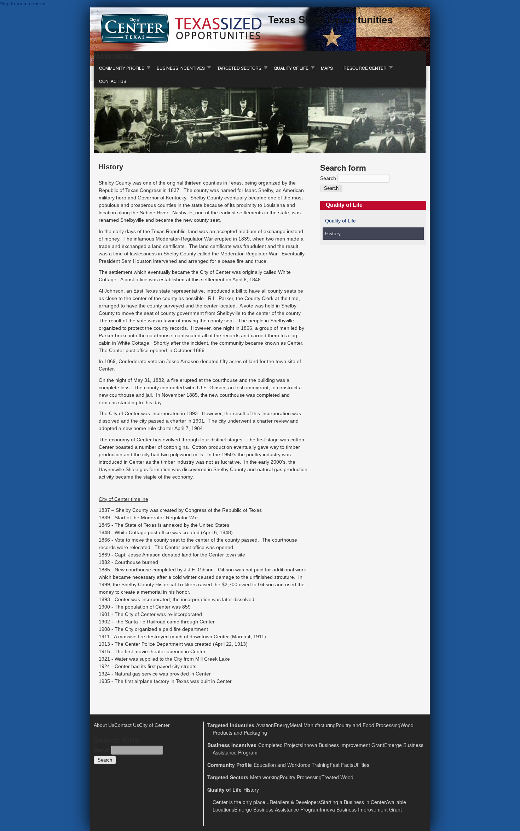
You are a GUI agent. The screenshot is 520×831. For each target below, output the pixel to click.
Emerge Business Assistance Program (277, 809)
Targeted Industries (230, 725)
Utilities (361, 764)
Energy (282, 725)
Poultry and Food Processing (368, 725)
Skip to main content (23, 3)
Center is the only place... (241, 801)
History (333, 233)
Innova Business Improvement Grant (343, 744)
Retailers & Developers (295, 801)
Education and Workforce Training (292, 764)
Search (328, 178)
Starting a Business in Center (353, 801)
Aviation (265, 725)
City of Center (154, 725)
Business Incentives (181, 68)
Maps (327, 68)
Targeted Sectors (239, 68)
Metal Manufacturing (313, 725)
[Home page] (181, 41)
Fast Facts (341, 764)
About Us (104, 725)
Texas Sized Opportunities (330, 19)
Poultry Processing (301, 777)
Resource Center (365, 68)
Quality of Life (291, 68)
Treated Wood (337, 777)
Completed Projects (280, 744)
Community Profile (121, 68)
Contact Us (112, 81)
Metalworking (265, 777)
